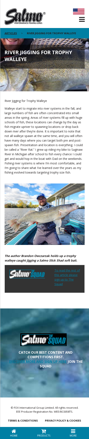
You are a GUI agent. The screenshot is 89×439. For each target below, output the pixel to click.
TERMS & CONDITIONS (23, 420)
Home (13, 435)
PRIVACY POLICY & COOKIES (63, 420)
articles (11, 33)
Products (43, 435)
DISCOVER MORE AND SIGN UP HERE (37, 361)
